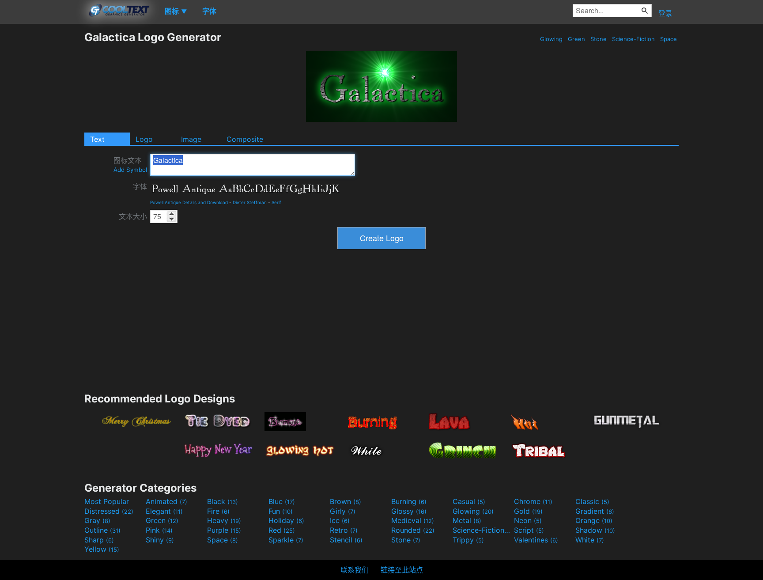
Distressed (108, 511)
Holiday (286, 520)
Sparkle (285, 539)
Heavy (224, 520)
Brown (345, 501)
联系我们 (354, 569)
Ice (340, 520)
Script (529, 530)
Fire (218, 511)
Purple (224, 530)
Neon (528, 520)
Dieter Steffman (250, 202)
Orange (593, 520)
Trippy (468, 539)
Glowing (551, 38)
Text (97, 139)
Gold (528, 511)
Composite (245, 139)
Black (222, 501)
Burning (409, 501)
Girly (342, 511)
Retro (344, 530)
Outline (102, 530)
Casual (469, 501)
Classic (592, 501)
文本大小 (133, 216)
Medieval (412, 520)
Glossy (409, 511)
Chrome (533, 501)
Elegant (164, 511)
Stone (598, 38)
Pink (159, 530)
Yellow (101, 549)
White (589, 539)
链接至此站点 (402, 569)
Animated (166, 501)
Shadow (595, 530)
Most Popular (106, 501)
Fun (280, 511)
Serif (276, 202)
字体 (140, 186)
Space (668, 38)
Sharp (99, 539)
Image (191, 139)
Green (576, 38)
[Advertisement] (42, 163)
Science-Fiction (633, 38)
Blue (281, 501)
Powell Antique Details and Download (189, 202)
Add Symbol (130, 169)
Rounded (412, 530)
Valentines (536, 539)
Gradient (594, 511)
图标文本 (130, 164)
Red (281, 530)
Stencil (346, 539)
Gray (97, 520)
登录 (665, 13)
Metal (467, 520)
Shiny (160, 539)
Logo (144, 139)
